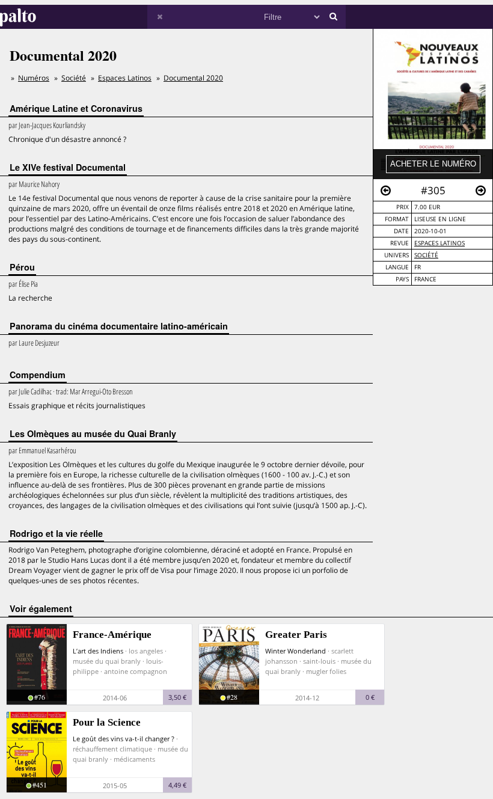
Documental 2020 (193, 78)
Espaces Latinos (439, 243)
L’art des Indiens (98, 650)
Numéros (33, 78)
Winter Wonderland (295, 650)
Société (426, 255)
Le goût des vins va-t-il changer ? (123, 738)
